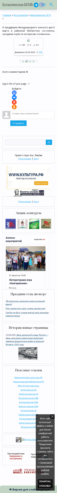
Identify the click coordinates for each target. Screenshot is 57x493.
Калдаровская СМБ (28, 402)
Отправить (18, 123)
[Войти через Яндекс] (14, 102)
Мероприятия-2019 (40, 15)
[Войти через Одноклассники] (14, 107)
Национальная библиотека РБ (28, 381)
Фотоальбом (21, 15)
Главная (6, 15)
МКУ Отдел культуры (28, 385)
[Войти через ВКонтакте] (14, 97)
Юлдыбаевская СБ (28, 418)
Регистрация (24, 158)
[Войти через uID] (14, 92)
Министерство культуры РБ (28, 377)
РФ (40, 52)
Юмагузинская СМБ (28, 422)
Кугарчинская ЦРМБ (17, 5)
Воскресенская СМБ (28, 398)
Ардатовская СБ (28, 389)
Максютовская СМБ (28, 406)
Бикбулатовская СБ (28, 394)
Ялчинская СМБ (28, 427)
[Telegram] (36, 4)
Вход (36, 158)
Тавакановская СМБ (28, 414)
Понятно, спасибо (45, 483)
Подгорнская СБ (29, 410)
